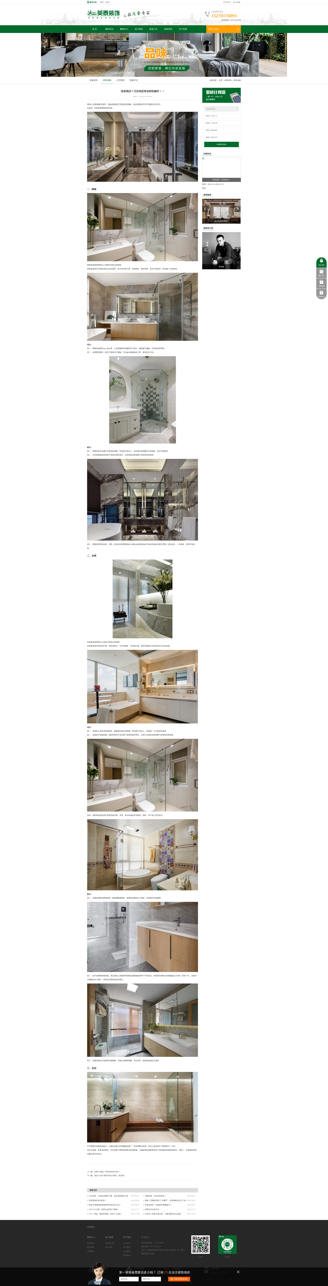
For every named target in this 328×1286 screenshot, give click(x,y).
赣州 (102, 2)
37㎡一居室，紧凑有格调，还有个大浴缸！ (106, 1214)
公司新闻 (120, 80)
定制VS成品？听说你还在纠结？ (107, 1172)
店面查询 (126, 1255)
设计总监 (108, 1247)
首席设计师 (109, 1243)
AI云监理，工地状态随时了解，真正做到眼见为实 (108, 1196)
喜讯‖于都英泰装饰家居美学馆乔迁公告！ (105, 1205)
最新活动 (109, 29)
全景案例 (90, 1243)
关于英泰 (183, 29)
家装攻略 (107, 80)
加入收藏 (236, 2)
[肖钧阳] (218, 269)
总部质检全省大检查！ (98, 1200)
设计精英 (139, 29)
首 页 (94, 29)
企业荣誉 (126, 1251)
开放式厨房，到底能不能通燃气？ (158, 1205)
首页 (220, 80)
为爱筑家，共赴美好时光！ (155, 1196)
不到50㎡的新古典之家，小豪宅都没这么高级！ (163, 1214)
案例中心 (124, 29)
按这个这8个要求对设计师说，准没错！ (110, 1176)
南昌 (107, 2)
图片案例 (90, 1247)
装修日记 (134, 80)
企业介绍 (126, 1243)
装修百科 (94, 80)
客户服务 (126, 1247)
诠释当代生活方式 (152, 1209)
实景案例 (90, 1251)
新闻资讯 (168, 29)
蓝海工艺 (153, 29)
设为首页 (226, 2)
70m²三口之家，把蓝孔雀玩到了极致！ (104, 1209)
